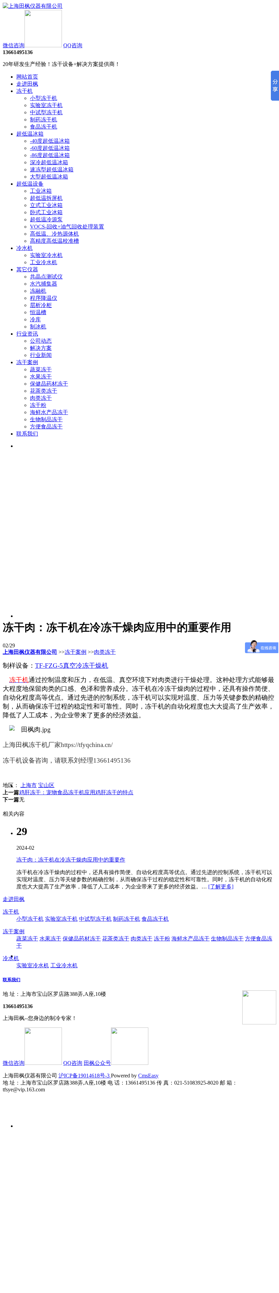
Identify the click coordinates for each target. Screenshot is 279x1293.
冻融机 (38, 291)
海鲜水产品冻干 (49, 412)
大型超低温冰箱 (49, 177)
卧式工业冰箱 (46, 212)
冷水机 (24, 248)
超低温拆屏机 (46, 198)
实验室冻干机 (46, 105)
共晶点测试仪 (46, 276)
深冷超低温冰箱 (49, 162)
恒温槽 (38, 312)
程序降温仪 (43, 298)
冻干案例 (27, 362)
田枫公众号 (97, 1063)
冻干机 (24, 91)
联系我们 (27, 434)
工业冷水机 (43, 262)
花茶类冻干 (43, 391)
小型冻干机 (43, 98)
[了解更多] (220, 886)
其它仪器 (27, 269)
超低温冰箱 (30, 134)
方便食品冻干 (46, 426)
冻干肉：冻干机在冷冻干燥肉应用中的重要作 (70, 860)
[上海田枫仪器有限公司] (33, 6)
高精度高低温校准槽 (54, 241)
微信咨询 (13, 45)
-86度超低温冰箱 (50, 155)
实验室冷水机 (46, 255)
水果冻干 (41, 376)
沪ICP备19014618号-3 (85, 1075)
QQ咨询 (72, 45)
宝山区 (46, 785)
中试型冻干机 (46, 112)
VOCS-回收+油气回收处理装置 (67, 226)
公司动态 (41, 341)
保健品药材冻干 (49, 384)
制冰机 (38, 326)
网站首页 (27, 77)
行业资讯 (27, 334)
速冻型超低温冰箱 (51, 169)
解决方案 (41, 348)
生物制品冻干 (46, 419)
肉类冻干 (41, 398)
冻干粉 (38, 405)
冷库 (35, 319)
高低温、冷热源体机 (54, 234)
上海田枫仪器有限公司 (30, 652)
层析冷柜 (41, 305)
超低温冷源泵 (46, 219)
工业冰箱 (41, 191)
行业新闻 (41, 355)
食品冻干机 (43, 127)
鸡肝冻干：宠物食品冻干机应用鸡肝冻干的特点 (76, 792)
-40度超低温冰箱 (50, 141)
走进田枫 (27, 84)
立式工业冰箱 (46, 205)
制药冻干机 (43, 119)
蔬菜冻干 (41, 369)
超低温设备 (30, 184)
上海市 (28, 785)
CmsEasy (148, 1075)
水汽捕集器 (43, 284)
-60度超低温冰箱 (50, 148)
